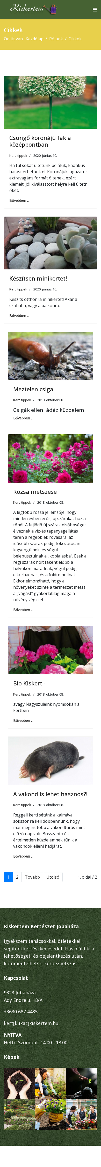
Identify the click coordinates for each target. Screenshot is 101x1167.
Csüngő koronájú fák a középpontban (40, 141)
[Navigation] (95, 9)
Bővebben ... (19, 200)
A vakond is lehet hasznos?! (50, 794)
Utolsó (52, 877)
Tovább (32, 877)
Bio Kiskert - (29, 683)
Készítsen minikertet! (38, 278)
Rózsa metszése (35, 491)
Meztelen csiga (33, 389)
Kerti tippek (18, 155)
